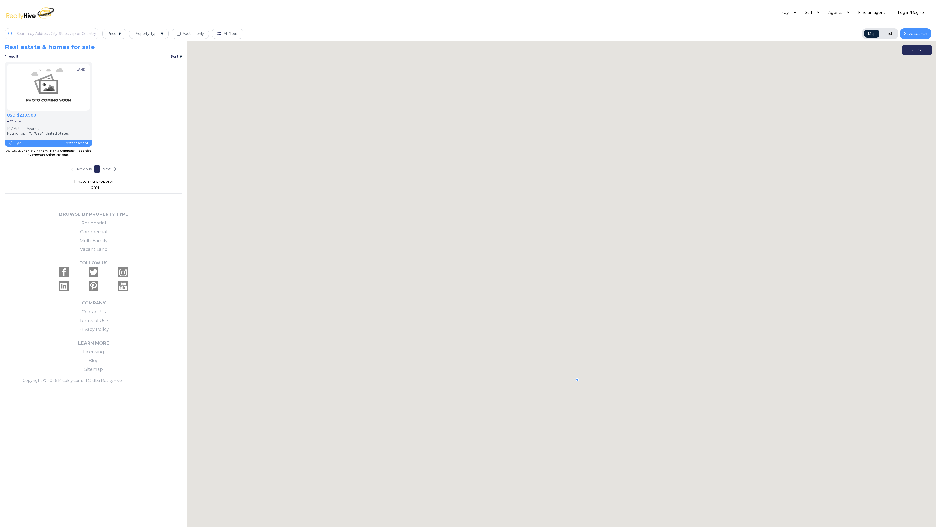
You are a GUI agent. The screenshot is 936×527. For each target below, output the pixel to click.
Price (111, 33)
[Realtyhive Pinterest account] (93, 286)
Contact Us (94, 311)
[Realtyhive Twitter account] (93, 272)
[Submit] (11, 33)
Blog (94, 360)
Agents (835, 12)
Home (94, 187)
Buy (785, 12)
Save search (915, 33)
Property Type (146, 33)
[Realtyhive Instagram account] (123, 272)
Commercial (93, 231)
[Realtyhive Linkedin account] (64, 286)
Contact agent (75, 143)
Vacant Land (93, 249)
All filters (231, 33)
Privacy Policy (93, 329)
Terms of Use (93, 320)
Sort (174, 56)
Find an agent (871, 12)
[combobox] (51, 33)
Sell (809, 12)
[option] (48, 87)
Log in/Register (912, 12)
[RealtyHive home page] (120, 13)
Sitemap (93, 369)
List (889, 33)
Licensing (93, 352)
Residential (93, 223)
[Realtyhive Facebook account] (64, 272)
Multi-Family (93, 240)
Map (872, 33)
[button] (577, 379)
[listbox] (48, 87)
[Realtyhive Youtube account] (123, 286)
